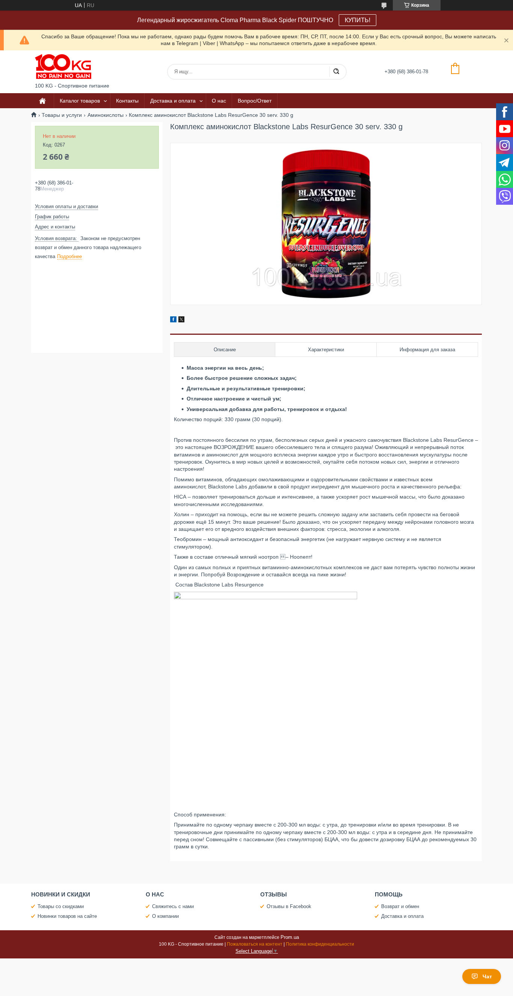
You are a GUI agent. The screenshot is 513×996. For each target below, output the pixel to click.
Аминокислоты (106, 115)
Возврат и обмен (400, 906)
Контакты (127, 101)
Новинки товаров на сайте (67, 916)
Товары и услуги (62, 115)
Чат (487, 976)
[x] (181, 320)
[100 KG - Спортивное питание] (63, 66)
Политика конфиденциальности (320, 944)
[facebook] (173, 320)
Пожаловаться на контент (254, 944)
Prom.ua (290, 937)
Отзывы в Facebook (289, 906)
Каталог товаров (80, 101)
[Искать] (336, 72)
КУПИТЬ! (357, 20)
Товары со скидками (61, 906)
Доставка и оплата (173, 101)
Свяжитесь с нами (173, 906)
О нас (219, 101)
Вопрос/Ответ (255, 101)
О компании (165, 916)
